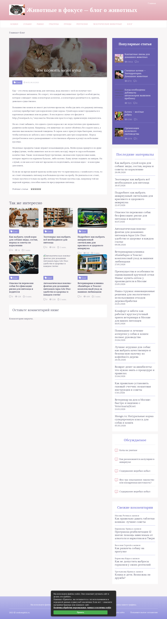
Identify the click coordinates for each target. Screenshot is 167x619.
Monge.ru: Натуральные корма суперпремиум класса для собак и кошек (134, 419)
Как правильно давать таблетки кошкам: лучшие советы (135, 520)
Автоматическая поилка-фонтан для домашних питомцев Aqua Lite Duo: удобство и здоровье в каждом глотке (134, 235)
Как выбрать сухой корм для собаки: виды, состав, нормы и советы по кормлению (134, 166)
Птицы (67, 24)
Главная (152, 3)
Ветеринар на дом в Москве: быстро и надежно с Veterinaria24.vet (133, 403)
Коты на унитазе (128, 450)
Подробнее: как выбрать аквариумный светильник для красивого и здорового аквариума (134, 197)
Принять (80, 612)
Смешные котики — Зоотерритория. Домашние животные (136, 73)
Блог (129, 24)
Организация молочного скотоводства (132, 131)
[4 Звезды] (38, 189)
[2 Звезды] (34, 189)
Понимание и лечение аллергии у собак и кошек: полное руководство (132, 334)
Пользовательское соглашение (144, 612)
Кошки (14, 24)
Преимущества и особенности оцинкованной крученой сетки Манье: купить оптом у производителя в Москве (134, 276)
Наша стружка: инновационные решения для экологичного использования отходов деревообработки (135, 296)
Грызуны (54, 24)
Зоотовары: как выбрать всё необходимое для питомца (132, 181)
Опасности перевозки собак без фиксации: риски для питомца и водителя (133, 215)
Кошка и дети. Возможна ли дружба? (132, 576)
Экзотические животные (107, 24)
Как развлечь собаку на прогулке (129, 550)
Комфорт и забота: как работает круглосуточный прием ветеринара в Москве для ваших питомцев (133, 315)
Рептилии (82, 24)
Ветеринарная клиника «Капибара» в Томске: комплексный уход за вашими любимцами (134, 256)
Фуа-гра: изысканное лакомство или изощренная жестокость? (136, 481)
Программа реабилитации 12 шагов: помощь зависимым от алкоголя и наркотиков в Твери (135, 535)
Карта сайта (119, 612)
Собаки (27, 24)
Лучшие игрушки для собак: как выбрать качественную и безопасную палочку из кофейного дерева (133, 351)
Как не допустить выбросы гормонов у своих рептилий (133, 563)
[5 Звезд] (40, 189)
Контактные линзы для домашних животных (137, 56)
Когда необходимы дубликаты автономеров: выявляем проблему (138, 94)
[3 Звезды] (36, 189)
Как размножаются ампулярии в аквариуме (136, 460)
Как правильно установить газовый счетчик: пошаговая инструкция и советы (133, 386)
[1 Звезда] (32, 189)
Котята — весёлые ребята (134, 113)
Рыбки (40, 24)
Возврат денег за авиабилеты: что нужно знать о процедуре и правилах (134, 370)
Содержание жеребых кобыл (134, 470)
